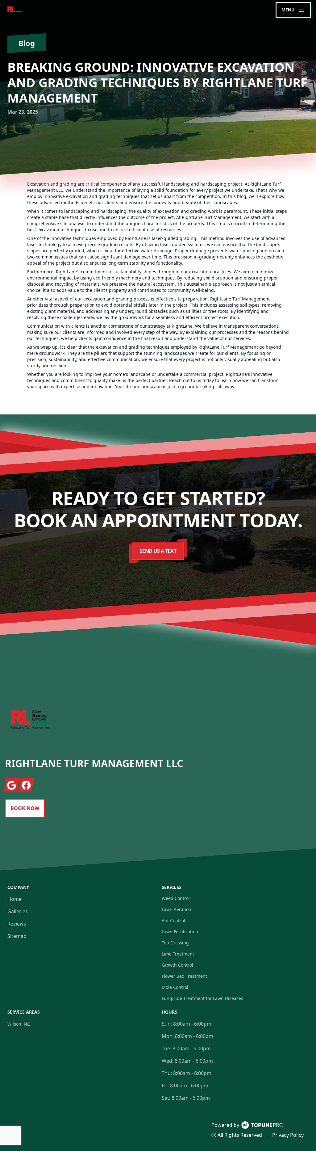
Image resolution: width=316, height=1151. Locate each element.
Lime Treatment (178, 954)
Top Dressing (175, 943)
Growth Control (177, 965)
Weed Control (176, 898)
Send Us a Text (158, 551)
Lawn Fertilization (180, 932)
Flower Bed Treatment (184, 976)
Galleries (17, 911)
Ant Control (173, 920)
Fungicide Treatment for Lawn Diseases (202, 998)
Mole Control (175, 987)
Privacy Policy (288, 1135)
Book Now (24, 808)
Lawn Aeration (176, 909)
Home (14, 899)
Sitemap (17, 936)
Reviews (16, 923)
